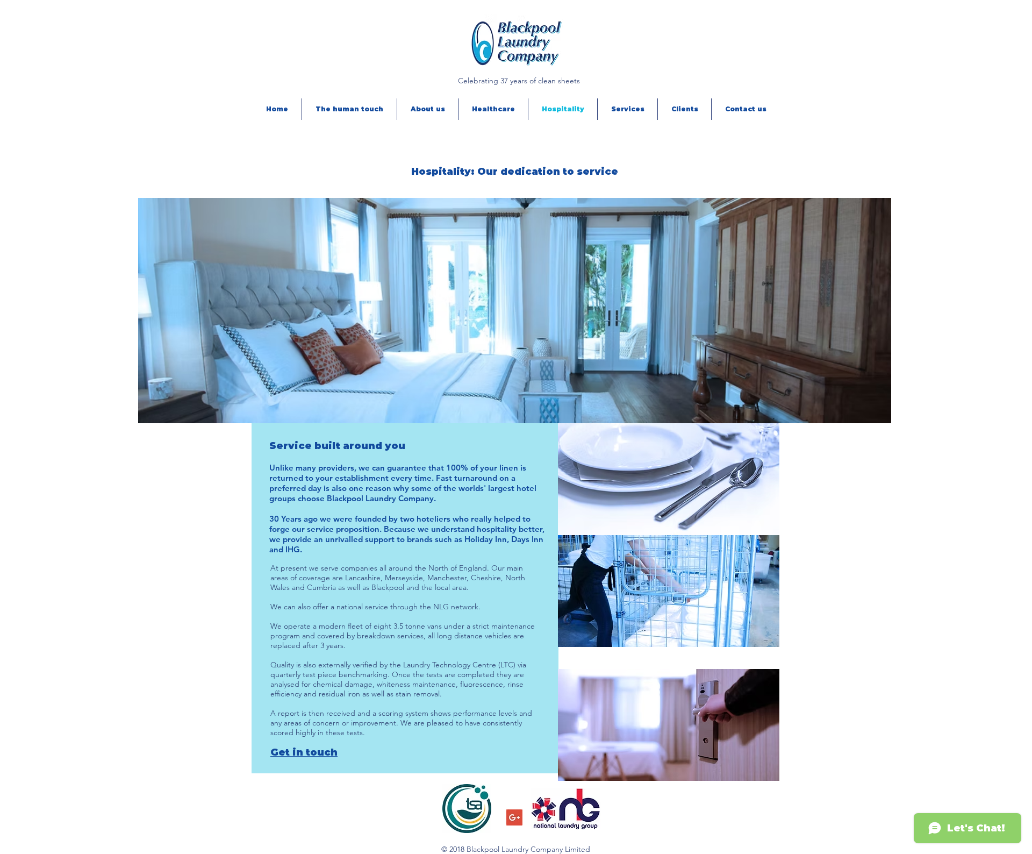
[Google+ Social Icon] (514, 817)
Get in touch (304, 752)
